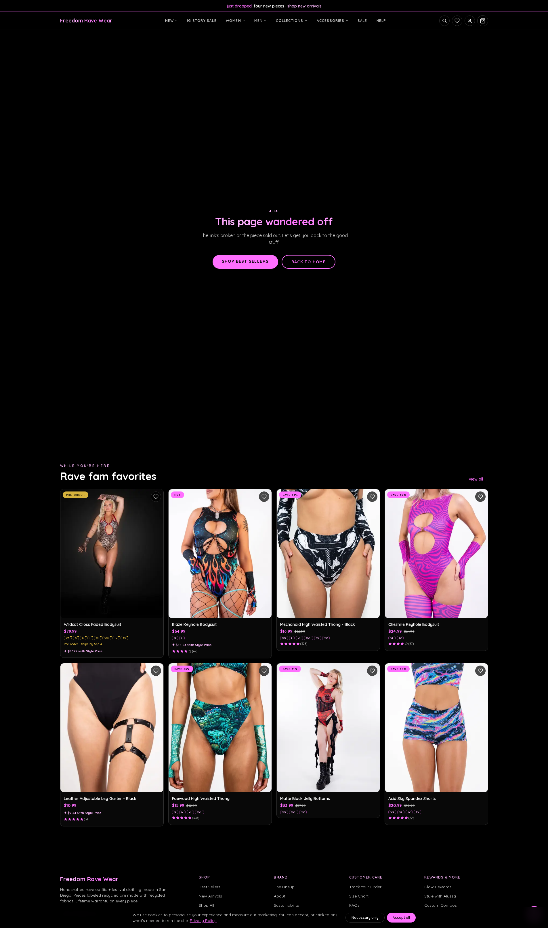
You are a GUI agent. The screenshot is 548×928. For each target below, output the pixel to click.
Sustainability (286, 905)
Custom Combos (440, 905)
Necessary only (365, 917)
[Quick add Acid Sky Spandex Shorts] (480, 785)
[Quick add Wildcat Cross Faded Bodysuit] (156, 610)
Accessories (330, 20)
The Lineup (284, 886)
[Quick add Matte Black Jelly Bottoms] (372, 785)
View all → (478, 479)
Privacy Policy (203, 920)
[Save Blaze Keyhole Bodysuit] (264, 496)
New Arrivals (210, 896)
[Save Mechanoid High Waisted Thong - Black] (372, 496)
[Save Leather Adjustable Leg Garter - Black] (156, 671)
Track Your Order (365, 886)
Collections (289, 20)
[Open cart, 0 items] (482, 20)
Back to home (308, 261)
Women (233, 20)
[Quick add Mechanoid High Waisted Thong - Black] (372, 610)
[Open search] (444, 21)
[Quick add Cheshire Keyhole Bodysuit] (480, 610)
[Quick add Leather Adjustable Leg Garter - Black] (156, 785)
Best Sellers (209, 886)
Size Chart (358, 896)
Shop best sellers (245, 261)
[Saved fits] (457, 21)
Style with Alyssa (440, 896)
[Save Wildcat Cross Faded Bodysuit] (156, 496)
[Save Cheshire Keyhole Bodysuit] (480, 496)
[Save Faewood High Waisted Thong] (264, 671)
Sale (362, 20)
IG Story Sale (202, 20)
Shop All (206, 905)
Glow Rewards (438, 886)
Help (381, 20)
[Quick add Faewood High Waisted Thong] (264, 785)
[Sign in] (470, 21)
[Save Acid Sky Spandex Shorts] (480, 671)
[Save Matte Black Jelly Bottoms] (372, 671)
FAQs (354, 905)
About (279, 896)
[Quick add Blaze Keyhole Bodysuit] (264, 610)
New (169, 20)
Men (258, 20)
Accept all (401, 917)
